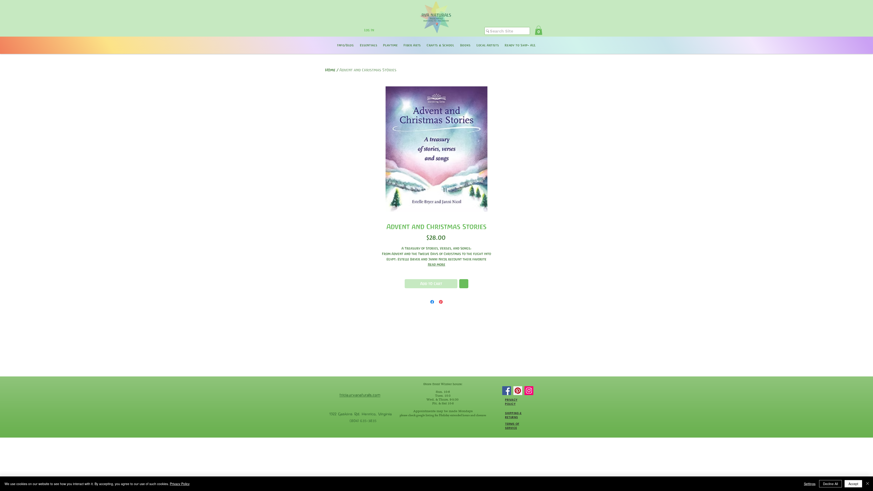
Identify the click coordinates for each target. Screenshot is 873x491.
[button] (538, 30)
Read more (436, 264)
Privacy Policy (180, 483)
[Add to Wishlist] (463, 283)
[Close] (867, 483)
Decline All (830, 483)
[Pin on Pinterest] (441, 302)
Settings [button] (809, 483)
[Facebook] (506, 390)
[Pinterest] (517, 390)
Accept (853, 483)
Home (330, 70)
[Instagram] (528, 390)
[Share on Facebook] (432, 302)
